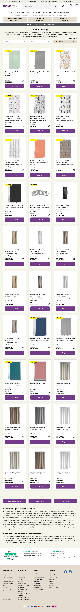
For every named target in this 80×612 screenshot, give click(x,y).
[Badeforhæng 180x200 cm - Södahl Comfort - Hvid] (65, 415)
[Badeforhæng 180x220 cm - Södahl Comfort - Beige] (14, 460)
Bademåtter (40, 501)
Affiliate (20, 595)
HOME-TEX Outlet (54, 587)
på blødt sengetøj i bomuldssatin (40, 24)
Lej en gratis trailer (23, 589)
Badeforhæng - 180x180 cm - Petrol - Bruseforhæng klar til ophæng (13, 385)
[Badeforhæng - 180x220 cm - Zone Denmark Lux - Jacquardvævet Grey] (40, 282)
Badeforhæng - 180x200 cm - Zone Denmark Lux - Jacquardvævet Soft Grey (38, 251)
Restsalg (51, 585)
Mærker (51, 583)
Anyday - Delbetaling (24, 593)
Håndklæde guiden (39, 589)
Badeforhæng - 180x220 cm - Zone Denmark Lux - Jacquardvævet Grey (38, 296)
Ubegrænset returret (24, 585)
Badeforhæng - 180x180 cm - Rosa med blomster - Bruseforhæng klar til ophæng (64, 162)
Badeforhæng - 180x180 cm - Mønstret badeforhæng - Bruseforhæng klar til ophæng (13, 162)
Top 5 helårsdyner (54, 575)
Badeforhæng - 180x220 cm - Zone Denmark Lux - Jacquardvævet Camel (13, 296)
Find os (5, 595)
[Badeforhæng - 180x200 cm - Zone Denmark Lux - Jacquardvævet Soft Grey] (40, 237)
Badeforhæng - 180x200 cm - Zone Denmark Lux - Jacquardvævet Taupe (64, 251)
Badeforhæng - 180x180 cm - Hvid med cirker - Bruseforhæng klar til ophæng (65, 73)
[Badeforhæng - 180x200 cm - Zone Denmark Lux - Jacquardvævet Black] (65, 193)
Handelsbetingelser (23, 573)
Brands (51, 581)
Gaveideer (51, 579)
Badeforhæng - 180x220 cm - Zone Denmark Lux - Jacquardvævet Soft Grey (64, 296)
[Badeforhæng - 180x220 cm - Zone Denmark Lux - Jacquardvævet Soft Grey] (65, 282)
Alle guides (37, 573)
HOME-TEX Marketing (24, 599)
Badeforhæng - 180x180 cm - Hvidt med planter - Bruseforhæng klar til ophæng (64, 118)
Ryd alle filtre (73, 38)
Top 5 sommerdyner (54, 573)
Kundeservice (22, 583)
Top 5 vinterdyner (54, 577)
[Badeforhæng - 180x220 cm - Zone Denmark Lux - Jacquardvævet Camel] (14, 282)
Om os (20, 579)
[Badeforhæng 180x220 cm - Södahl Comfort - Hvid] (65, 460)
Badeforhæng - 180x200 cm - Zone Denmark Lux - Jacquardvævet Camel (13, 251)
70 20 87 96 (11, 581)
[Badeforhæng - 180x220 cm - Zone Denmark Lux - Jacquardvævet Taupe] (14, 326)
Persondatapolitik (23, 575)
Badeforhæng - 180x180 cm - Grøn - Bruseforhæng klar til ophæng (13, 73)
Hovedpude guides (39, 577)
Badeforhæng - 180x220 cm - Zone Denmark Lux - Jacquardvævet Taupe (13, 340)
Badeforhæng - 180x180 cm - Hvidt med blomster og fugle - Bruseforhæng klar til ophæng (13, 118)
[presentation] (4, 19)
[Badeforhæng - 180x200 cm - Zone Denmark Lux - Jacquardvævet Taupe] (65, 237)
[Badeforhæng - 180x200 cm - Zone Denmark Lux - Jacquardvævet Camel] (14, 237)
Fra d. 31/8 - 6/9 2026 (15, 19)
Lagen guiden (37, 581)
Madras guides (38, 587)
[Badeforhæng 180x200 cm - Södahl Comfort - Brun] (14, 415)
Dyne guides (37, 575)
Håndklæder (66, 501)
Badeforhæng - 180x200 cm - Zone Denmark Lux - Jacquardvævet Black (64, 207)
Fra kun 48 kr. (40, 19)
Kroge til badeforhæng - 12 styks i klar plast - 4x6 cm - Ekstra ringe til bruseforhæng (39, 207)
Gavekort (20, 591)
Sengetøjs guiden (38, 579)
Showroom (21, 581)
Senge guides (37, 585)
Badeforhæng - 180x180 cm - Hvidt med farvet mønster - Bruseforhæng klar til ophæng (38, 118)
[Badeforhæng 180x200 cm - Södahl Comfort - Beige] (65, 371)
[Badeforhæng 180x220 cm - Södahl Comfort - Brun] (40, 460)
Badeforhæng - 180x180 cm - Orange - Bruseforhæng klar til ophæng (39, 162)
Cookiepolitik (21, 577)
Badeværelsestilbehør (15, 501)
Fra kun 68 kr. (64, 19)
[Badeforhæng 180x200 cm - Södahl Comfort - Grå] (40, 415)
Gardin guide (37, 583)
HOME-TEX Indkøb (23, 597)
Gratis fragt (21, 587)
